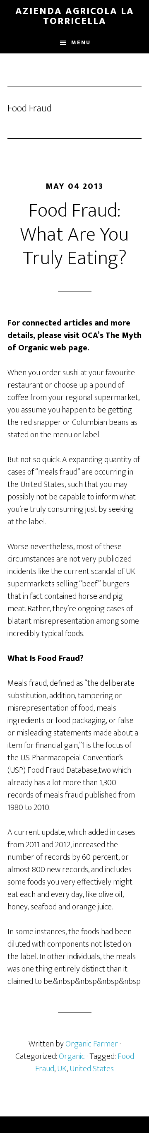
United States (92, 1069)
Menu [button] (81, 42)
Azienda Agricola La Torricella (74, 16)
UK (62, 1069)
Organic (72, 1056)
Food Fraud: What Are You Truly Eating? (74, 234)
